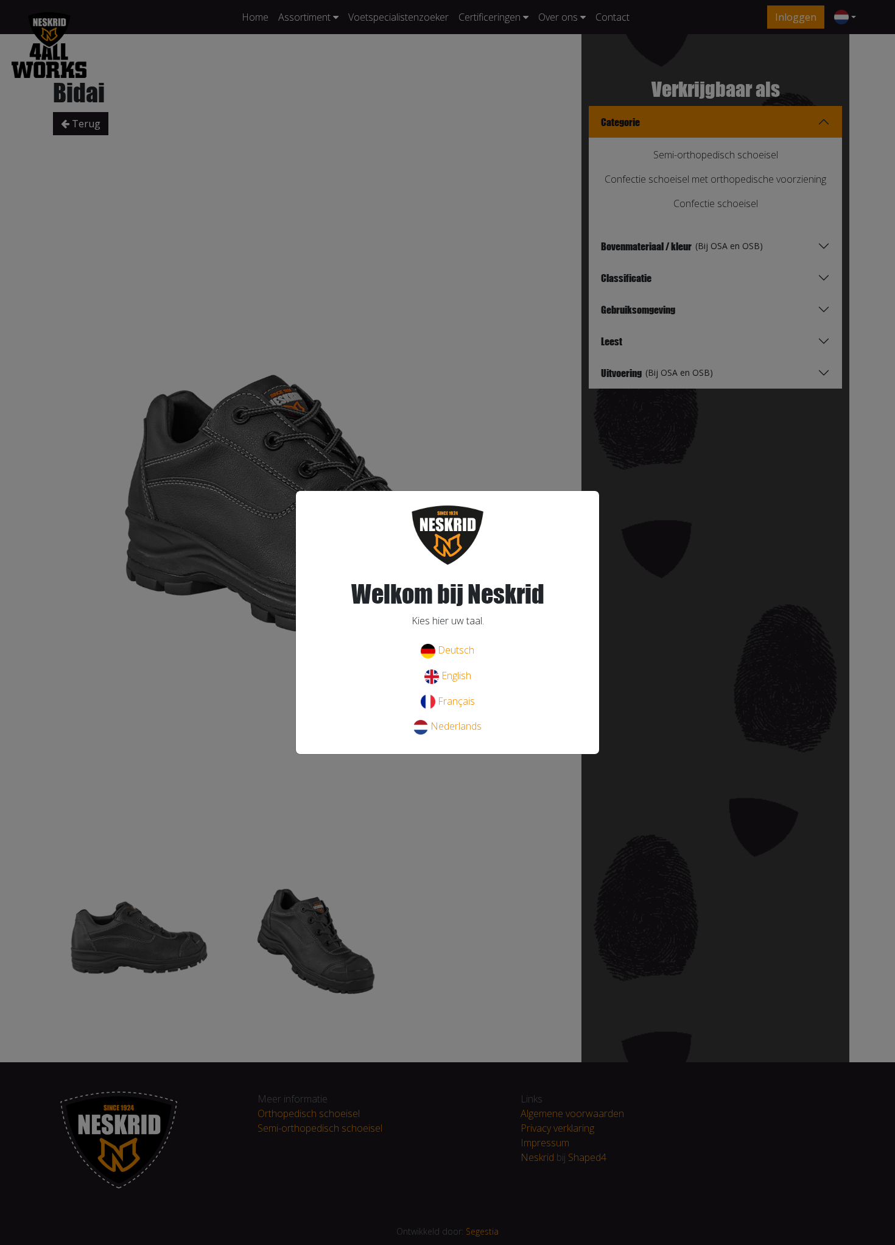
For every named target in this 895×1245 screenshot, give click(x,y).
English (455, 675)
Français (455, 701)
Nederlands (455, 726)
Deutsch (454, 650)
